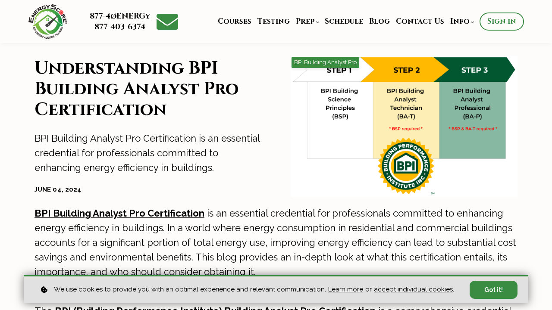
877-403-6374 (119, 27)
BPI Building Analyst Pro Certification (119, 213)
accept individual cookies (413, 289)
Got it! (493, 289)
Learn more (345, 289)
